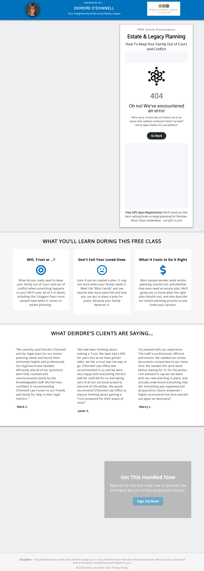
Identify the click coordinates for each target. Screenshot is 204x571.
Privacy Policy (120, 567)
